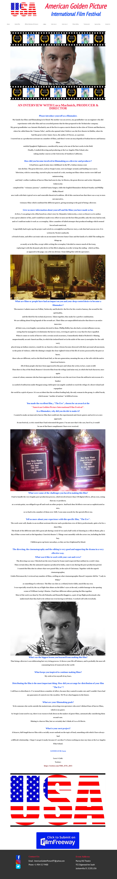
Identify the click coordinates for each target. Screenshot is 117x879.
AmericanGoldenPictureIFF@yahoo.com (49, 860)
